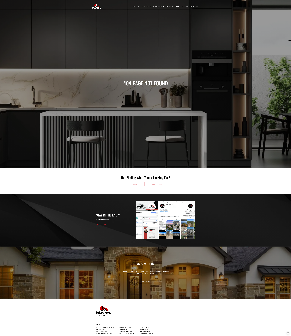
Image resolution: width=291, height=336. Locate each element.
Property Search (158, 6)
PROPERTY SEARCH (156, 184)
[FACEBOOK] (97, 224)
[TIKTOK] (105, 224)
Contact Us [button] (145, 281)
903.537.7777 (123, 329)
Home (135, 184)
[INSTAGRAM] (101, 224)
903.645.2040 (144, 329)
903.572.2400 (100, 329)
